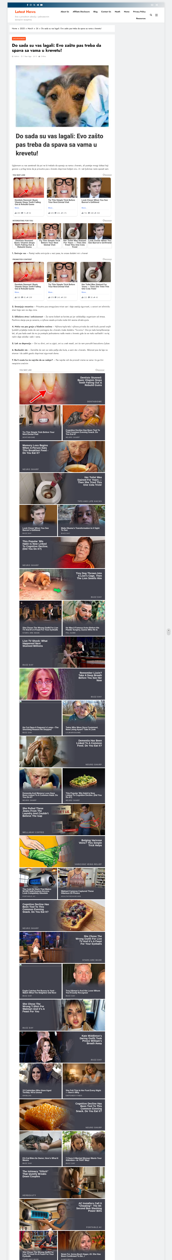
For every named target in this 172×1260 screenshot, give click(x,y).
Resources (141, 18)
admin (16, 56)
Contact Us (106, 11)
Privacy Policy (139, 11)
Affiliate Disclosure (81, 11)
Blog (95, 11)
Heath (117, 11)
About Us (65, 11)
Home (126, 11)
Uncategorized (19, 39)
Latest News (25, 11)
